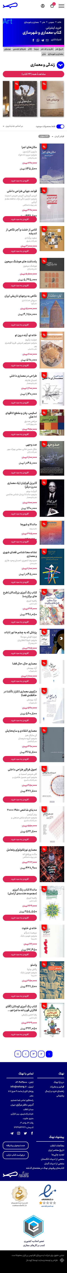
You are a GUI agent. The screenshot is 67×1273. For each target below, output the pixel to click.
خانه (59, 22)
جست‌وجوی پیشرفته (15, 1145)
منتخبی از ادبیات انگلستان (52, 1159)
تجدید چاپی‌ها (58, 1154)
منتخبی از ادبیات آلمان (54, 1163)
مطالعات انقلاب (57, 1145)
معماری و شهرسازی (31, 22)
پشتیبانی (60, 1095)
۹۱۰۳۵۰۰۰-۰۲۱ (21, 1082)
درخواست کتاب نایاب (15, 1155)
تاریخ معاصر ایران (56, 1150)
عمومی (51, 22)
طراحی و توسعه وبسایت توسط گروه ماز (42, 1260)
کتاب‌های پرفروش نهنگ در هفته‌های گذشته (45, 1168)
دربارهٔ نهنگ (59, 1082)
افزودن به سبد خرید (20, 180)
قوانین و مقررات (57, 1086)
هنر (43, 22)
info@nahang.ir (18, 1086)
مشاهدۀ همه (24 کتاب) (34, 74)
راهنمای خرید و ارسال (54, 1091)
